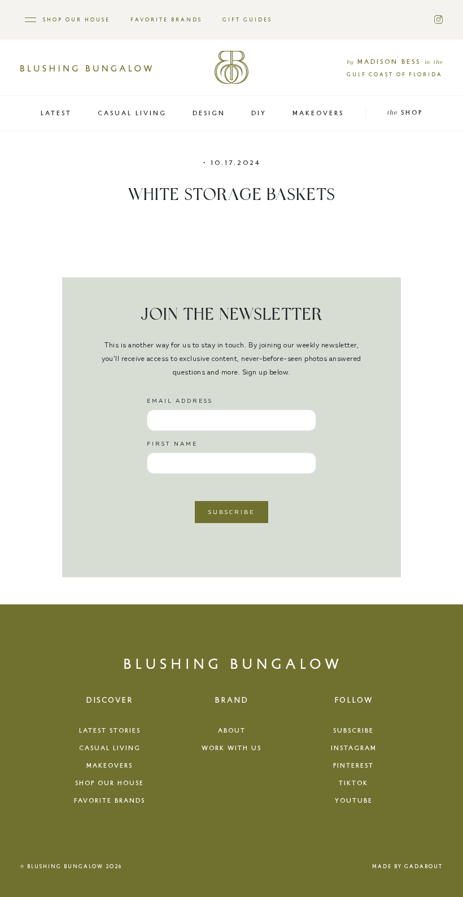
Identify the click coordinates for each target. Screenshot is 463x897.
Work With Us (231, 747)
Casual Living (110, 747)
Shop (405, 112)
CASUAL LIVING (132, 112)
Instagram (354, 747)
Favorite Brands (166, 19)
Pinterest (353, 765)
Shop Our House (76, 19)
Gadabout (423, 866)
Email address (180, 400)
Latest (56, 112)
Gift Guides (247, 19)
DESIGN (209, 112)
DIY (259, 112)
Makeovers (109, 765)
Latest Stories (110, 730)
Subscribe (353, 730)
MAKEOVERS (318, 112)
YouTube (354, 800)
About (232, 730)
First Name (172, 443)
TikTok (353, 782)
